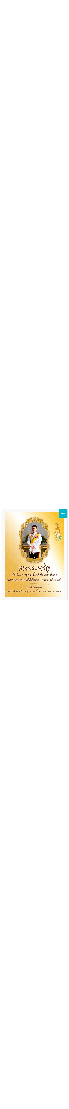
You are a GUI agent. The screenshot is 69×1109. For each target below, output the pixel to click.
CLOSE (63, 513)
